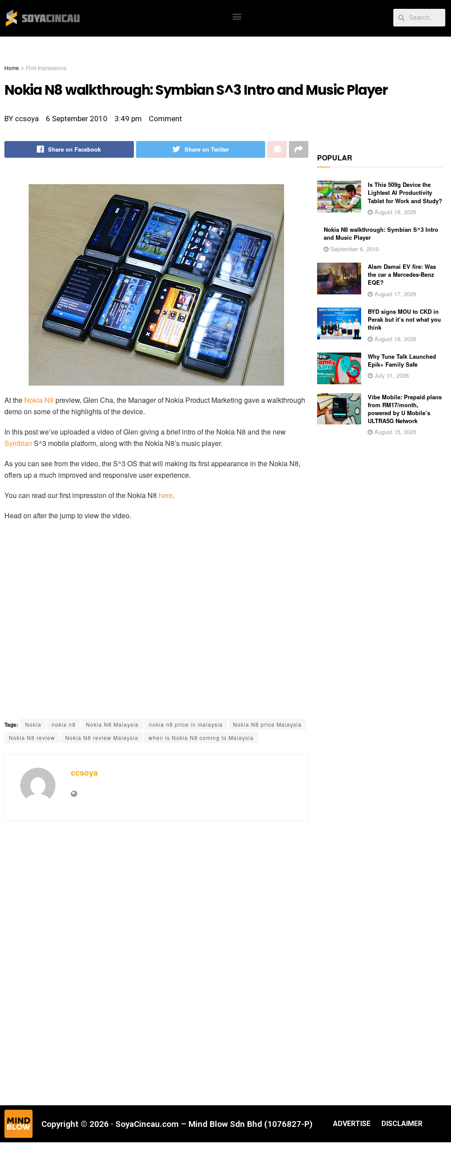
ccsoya (84, 772)
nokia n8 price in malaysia (186, 724)
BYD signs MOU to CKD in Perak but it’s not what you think (404, 319)
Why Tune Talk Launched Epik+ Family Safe (402, 360)
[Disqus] (156, 962)
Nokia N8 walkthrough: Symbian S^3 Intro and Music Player (381, 233)
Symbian (18, 443)
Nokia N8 (39, 400)
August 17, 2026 (394, 294)
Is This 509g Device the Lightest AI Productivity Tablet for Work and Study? (405, 192)
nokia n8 (64, 724)
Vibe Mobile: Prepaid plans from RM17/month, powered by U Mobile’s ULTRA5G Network (405, 409)
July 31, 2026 (391, 375)
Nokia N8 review (32, 737)
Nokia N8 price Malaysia (267, 724)
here (166, 495)
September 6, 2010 (354, 249)
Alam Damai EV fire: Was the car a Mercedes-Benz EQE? (402, 274)
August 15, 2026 (394, 431)
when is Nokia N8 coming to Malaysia (201, 737)
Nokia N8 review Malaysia (101, 737)
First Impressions (46, 67)
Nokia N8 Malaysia (112, 724)
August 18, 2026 (394, 212)
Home (11, 67)
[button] (237, 16)
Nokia (33, 724)
